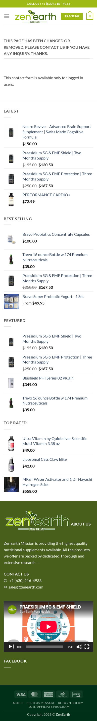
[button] (7, 16)
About (18, 703)
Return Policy (70, 703)
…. (37, 562)
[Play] (11, 646)
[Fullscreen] (87, 646)
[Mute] (79, 646)
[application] (48, 626)
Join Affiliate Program (49, 706)
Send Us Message (41, 703)
